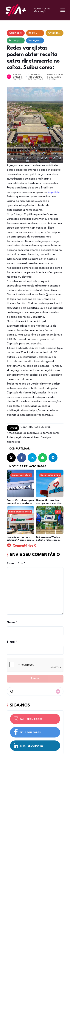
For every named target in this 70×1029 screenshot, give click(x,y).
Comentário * (16, 563)
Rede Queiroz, (42, 427)
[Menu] (63, 10)
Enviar (35, 678)
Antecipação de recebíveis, (23, 437)
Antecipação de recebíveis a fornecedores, (33, 433)
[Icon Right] (58, 691)
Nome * (12, 622)
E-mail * (12, 642)
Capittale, (54, 192)
